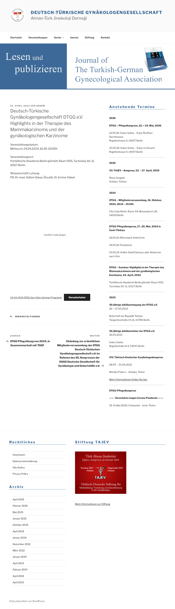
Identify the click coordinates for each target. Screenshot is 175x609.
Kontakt (105, 37)
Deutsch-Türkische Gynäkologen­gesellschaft (96, 12)
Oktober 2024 (20, 524)
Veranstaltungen (37, 37)
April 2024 (18, 531)
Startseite (16, 37)
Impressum (19, 454)
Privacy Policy (20, 473)
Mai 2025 (18, 512)
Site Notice (19, 467)
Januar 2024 (19, 537)
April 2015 (18, 582)
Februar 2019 (20, 569)
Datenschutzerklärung (25, 461)
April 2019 (18, 563)
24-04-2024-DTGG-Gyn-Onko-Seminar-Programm (36, 297)
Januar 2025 (19, 518)
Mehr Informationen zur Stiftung (92, 504)
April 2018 (18, 576)
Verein (57, 37)
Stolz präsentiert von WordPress (27, 601)
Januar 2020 (20, 556)
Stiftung (89, 37)
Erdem (40, 106)
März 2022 (19, 550)
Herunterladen (77, 297)
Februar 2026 (20, 505)
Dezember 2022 (21, 544)
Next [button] (168, 82)
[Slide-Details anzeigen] (87, 66)
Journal (74, 37)
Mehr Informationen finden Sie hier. (128, 379)
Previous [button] (161, 82)
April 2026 (18, 499)
